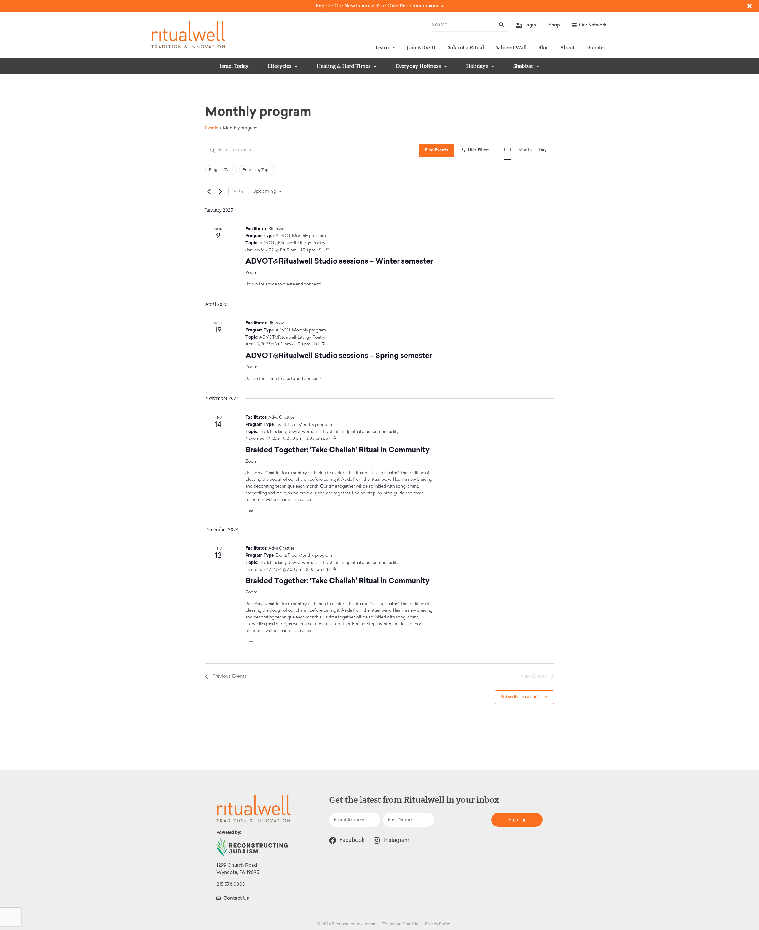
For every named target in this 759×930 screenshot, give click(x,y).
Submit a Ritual (466, 47)
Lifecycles (279, 66)
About (567, 47)
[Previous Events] (208, 191)
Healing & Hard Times (344, 66)
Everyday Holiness (418, 66)
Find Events (436, 150)
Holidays (477, 66)
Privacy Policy (437, 924)
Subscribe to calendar (521, 696)
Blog (543, 47)
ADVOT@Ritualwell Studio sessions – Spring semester (338, 355)
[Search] (501, 25)
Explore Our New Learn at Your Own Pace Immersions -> (380, 6)
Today (238, 191)
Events (211, 128)
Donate (595, 47)
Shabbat (523, 66)
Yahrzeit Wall (511, 47)
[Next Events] (220, 191)
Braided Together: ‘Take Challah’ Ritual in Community (337, 449)
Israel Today (234, 66)
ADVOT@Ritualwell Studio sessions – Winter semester (339, 261)
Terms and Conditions (402, 924)
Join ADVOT (421, 47)
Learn (382, 47)
